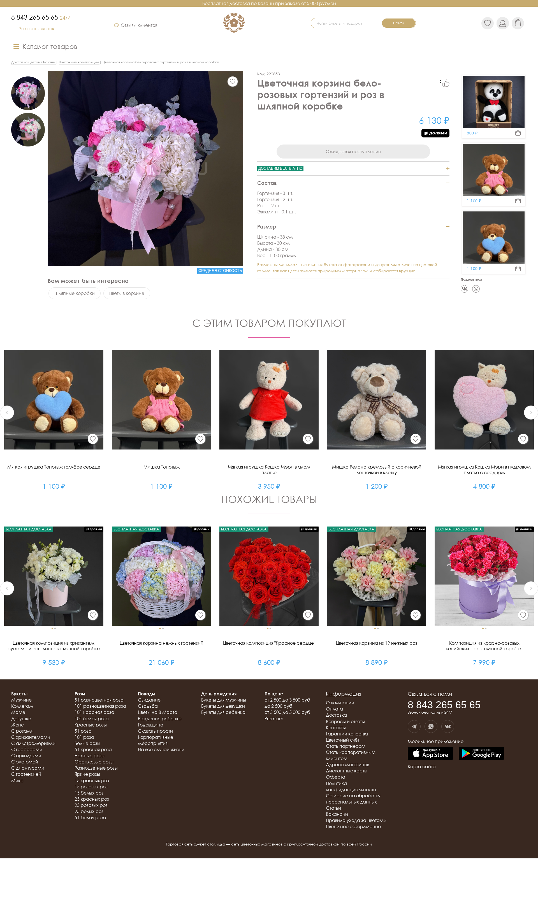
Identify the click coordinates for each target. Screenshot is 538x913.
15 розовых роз (91, 786)
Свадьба (148, 706)
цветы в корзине (126, 293)
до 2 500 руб (278, 706)
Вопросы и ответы (345, 721)
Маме (18, 712)
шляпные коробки (74, 293)
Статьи (333, 808)
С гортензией (26, 774)
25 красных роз (92, 799)
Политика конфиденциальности (351, 786)
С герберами (26, 749)
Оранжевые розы (94, 762)
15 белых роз (89, 793)
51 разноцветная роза (99, 700)
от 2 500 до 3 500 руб (287, 700)
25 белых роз (89, 811)
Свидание (149, 700)
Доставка (336, 715)
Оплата (334, 709)
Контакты (336, 727)
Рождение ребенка (160, 718)
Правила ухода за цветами (356, 820)
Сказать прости (155, 731)
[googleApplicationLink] (481, 754)
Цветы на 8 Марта (157, 712)
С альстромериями (33, 743)
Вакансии (337, 814)
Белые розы (87, 743)
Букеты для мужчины (223, 700)
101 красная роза (94, 712)
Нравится (445, 83)
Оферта (335, 777)
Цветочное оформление (353, 826)
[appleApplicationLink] (430, 754)
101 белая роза (92, 718)
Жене (17, 725)
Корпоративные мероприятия (155, 740)
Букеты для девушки (223, 706)
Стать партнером (345, 746)
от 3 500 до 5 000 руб (287, 712)
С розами (22, 731)
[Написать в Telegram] (414, 726)
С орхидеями (26, 755)
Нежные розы (90, 755)
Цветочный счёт (342, 740)
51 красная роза (93, 749)
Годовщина (150, 725)
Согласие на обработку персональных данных (353, 799)
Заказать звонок (36, 28)
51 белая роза (90, 817)
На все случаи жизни (161, 749)
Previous (7, 413)
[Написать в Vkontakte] (447, 726)
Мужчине (21, 700)
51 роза (83, 731)
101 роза (84, 737)
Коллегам (22, 706)
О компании (340, 702)
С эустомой (24, 762)
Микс (17, 780)
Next (531, 413)
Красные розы (91, 725)
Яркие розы (87, 774)
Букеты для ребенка (223, 712)
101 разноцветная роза (100, 706)
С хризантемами (30, 737)
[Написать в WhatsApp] (431, 726)
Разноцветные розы (96, 768)
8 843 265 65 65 (40, 17)
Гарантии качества (347, 734)
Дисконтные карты (346, 771)
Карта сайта (422, 766)
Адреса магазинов (347, 764)
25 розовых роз (91, 805)
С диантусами (27, 768)
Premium (274, 718)
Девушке (21, 718)
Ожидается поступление (353, 151)
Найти (398, 23)
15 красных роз (92, 780)
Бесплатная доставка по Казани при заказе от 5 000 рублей (269, 3)
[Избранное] (233, 81)
